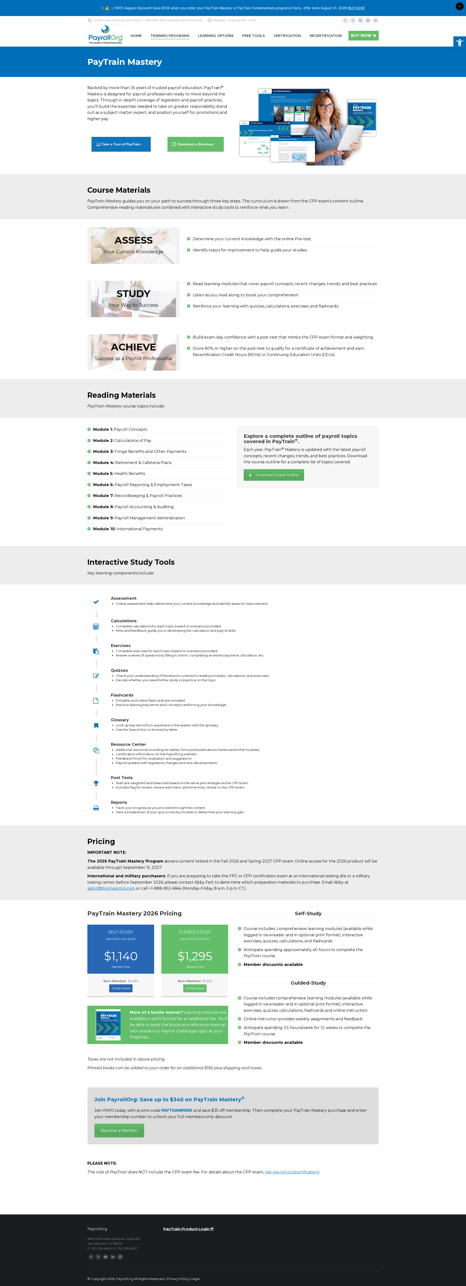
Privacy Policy (178, 1279)
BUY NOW (356, 8)
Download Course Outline (277, 475)
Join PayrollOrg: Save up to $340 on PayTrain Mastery (169, 1099)
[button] (459, 42)
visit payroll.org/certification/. (292, 1172)
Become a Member (119, 1130)
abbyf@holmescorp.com (111, 888)
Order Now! (121, 988)
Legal (195, 1279)
